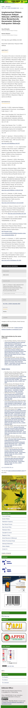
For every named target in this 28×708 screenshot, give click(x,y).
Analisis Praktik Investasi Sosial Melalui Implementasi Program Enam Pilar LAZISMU (15, 378)
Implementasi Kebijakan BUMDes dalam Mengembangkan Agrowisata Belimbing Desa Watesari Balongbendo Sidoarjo (15, 351)
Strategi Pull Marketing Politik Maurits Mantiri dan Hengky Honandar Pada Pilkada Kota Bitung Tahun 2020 (15, 420)
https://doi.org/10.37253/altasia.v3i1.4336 (11, 260)
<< (2, 467)
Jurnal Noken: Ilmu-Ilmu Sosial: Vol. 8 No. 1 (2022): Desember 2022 (15, 354)
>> (12, 467)
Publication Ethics (6, 529)
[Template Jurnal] (7, 564)
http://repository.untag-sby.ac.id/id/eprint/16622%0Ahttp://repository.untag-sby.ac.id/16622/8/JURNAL (14, 233)
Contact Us (4, 549)
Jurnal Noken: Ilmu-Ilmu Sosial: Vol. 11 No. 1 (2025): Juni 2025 (15, 381)
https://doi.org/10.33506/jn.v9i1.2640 (13, 40)
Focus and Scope (6, 516)
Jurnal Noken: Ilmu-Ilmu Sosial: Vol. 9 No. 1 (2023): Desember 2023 (15, 423)
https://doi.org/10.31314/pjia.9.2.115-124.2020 (12, 202)
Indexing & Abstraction (7, 543)
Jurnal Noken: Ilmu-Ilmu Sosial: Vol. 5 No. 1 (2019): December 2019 (15, 397)
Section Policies (6, 518)
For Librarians (5, 682)
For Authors (5, 679)
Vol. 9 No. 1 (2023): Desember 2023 (10, 8)
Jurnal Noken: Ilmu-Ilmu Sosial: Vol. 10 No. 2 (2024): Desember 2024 (15, 454)
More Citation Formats (9, 293)
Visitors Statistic (6, 546)
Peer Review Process (7, 524)
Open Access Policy (6, 527)
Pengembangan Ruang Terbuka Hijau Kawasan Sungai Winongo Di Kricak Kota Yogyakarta (14, 394)
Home (3, 6)
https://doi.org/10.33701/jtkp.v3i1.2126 (17, 213)
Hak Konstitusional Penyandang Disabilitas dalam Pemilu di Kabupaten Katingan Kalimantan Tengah (14, 451)
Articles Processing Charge (8, 540)
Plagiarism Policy (6, 535)
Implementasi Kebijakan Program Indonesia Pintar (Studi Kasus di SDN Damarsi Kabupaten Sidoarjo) (15, 344)
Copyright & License (7, 532)
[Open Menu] (1, 1)
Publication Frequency (7, 521)
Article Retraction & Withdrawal (9, 538)
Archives (8, 6)
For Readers (5, 677)
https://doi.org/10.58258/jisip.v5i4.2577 (11, 143)
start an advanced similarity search (16, 470)
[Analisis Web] (4, 666)
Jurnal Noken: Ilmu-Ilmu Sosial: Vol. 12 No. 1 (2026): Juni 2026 (15, 405)
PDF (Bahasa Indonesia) (11, 266)
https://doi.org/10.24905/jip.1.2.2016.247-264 (12, 190)
